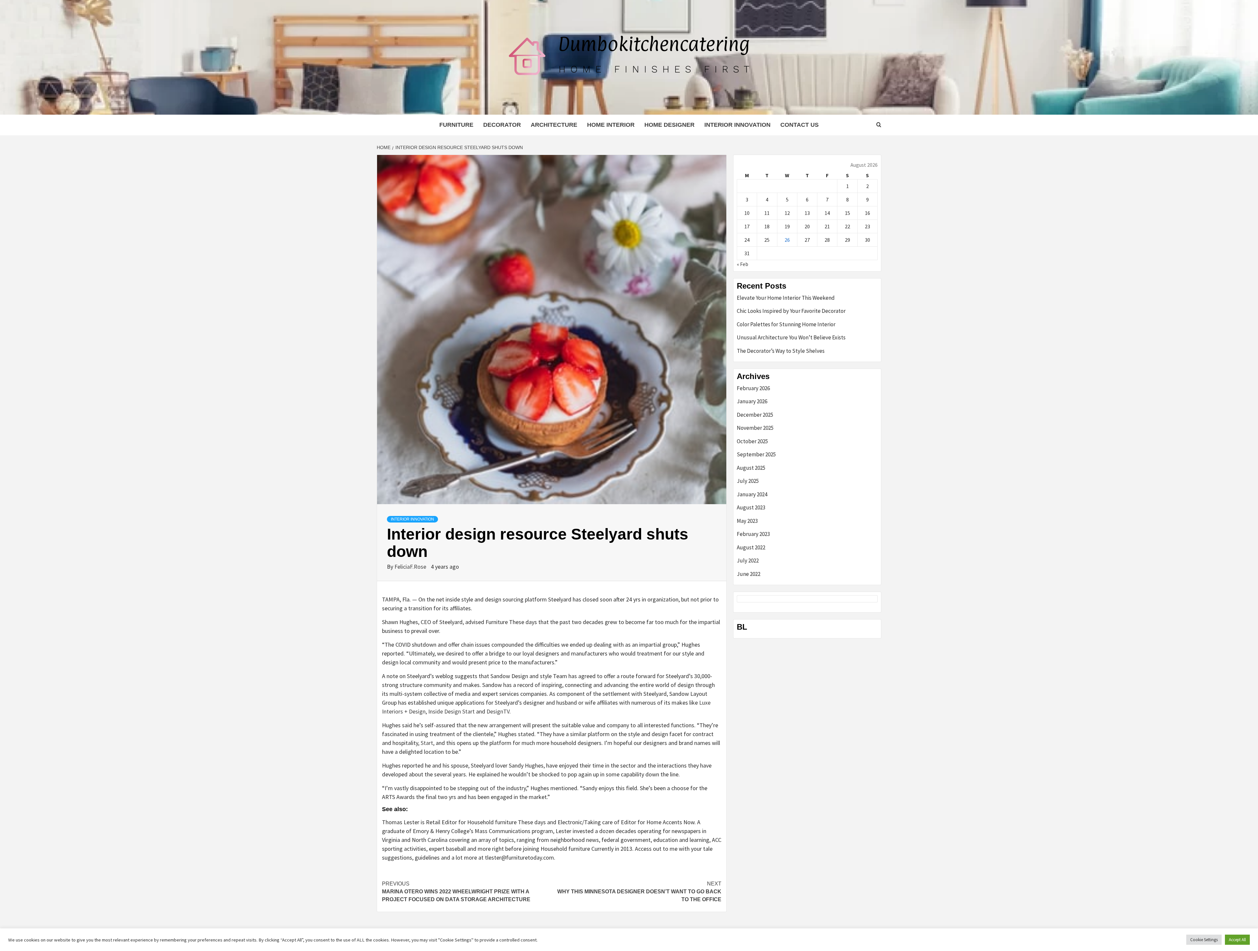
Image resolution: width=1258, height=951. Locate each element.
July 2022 (748, 560)
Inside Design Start (451, 711)
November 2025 (755, 427)
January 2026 (752, 401)
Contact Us (799, 125)
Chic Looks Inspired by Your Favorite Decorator (791, 310)
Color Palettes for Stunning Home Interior (786, 324)
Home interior (611, 125)
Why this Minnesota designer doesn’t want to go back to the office (639, 891)
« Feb (742, 264)
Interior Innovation (737, 125)
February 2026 (753, 388)
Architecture (554, 125)
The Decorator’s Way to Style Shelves (781, 350)
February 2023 (753, 534)
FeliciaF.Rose (411, 566)
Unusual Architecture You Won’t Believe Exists (791, 337)
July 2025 (748, 481)
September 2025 (756, 454)
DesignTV (497, 711)
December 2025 (755, 414)
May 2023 (747, 520)
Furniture (456, 125)
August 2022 (751, 547)
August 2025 (751, 467)
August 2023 (751, 507)
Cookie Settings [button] (1204, 939)
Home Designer (669, 125)
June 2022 (748, 574)
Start (427, 743)
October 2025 (752, 441)
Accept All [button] (1237, 939)
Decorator (502, 125)
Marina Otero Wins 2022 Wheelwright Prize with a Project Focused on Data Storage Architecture (456, 891)
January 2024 (752, 494)
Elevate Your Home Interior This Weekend (786, 297)
